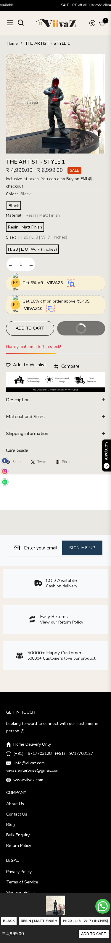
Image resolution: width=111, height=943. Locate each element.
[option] (55, 104)
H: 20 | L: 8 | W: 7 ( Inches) (32, 249)
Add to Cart (93, 933)
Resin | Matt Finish (25, 227)
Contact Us (16, 814)
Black (14, 206)
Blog (10, 824)
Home (12, 43)
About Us (15, 804)
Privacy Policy (19, 872)
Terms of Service (22, 882)
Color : (18, 194)
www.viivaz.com (28, 780)
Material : (33, 215)
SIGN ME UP (82, 548)
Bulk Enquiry (18, 835)
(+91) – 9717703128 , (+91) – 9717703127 (53, 753)
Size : (36, 237)
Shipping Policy (20, 892)
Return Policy (18, 845)
